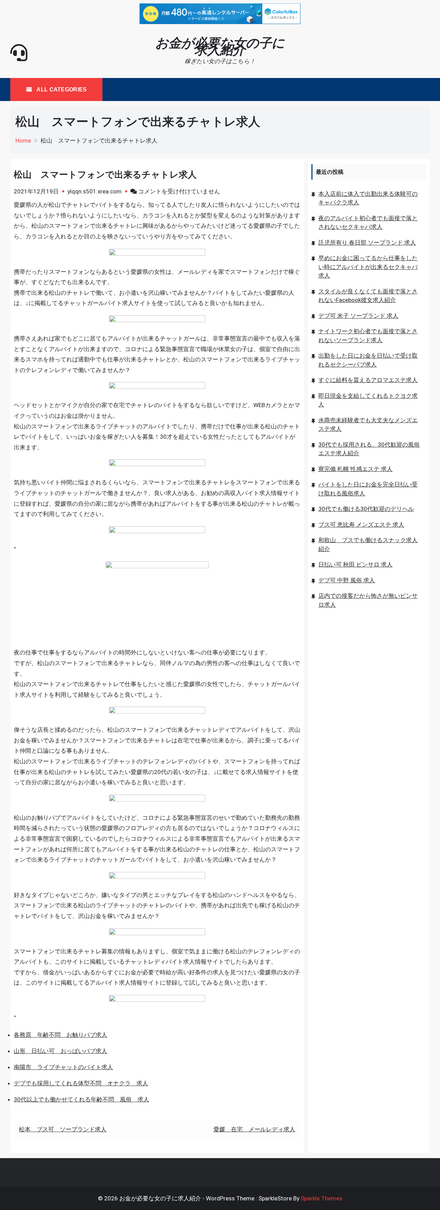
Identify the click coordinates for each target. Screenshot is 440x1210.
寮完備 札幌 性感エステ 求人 (355, 468)
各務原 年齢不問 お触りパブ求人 (60, 1034)
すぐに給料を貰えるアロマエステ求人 (368, 380)
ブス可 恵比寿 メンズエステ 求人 (361, 524)
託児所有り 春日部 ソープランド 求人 (367, 242)
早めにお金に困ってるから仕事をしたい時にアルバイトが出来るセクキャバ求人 (368, 267)
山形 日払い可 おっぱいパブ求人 (60, 1050)
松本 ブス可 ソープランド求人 (63, 1129)
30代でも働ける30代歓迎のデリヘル (366, 508)
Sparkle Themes (321, 1198)
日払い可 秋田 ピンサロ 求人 (355, 564)
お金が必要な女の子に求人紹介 (220, 46)
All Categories (61, 89)
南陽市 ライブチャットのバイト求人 (63, 1067)
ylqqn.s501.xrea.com (94, 191)
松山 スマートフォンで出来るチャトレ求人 (105, 174)
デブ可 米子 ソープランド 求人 (358, 315)
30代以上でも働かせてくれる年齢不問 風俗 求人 (81, 1099)
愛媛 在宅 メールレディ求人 (254, 1129)
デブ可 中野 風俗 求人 (346, 579)
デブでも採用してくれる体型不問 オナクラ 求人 (81, 1083)
